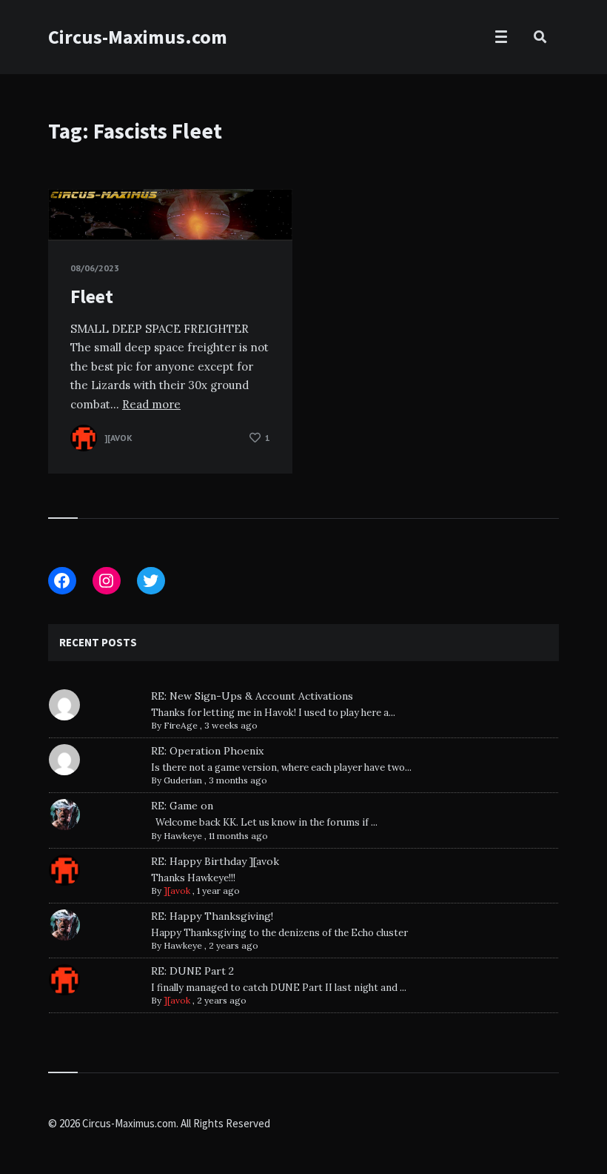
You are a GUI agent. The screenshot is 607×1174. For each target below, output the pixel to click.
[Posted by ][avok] (83, 438)
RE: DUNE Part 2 (192, 971)
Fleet (91, 296)
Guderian (183, 780)
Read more (151, 404)
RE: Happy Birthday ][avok (215, 861)
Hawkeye (183, 835)
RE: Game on (182, 805)
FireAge (181, 725)
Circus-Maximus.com (137, 36)
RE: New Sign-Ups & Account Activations (252, 696)
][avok (177, 890)
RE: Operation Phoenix (207, 750)
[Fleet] (70, 204)
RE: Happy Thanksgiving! (212, 916)
